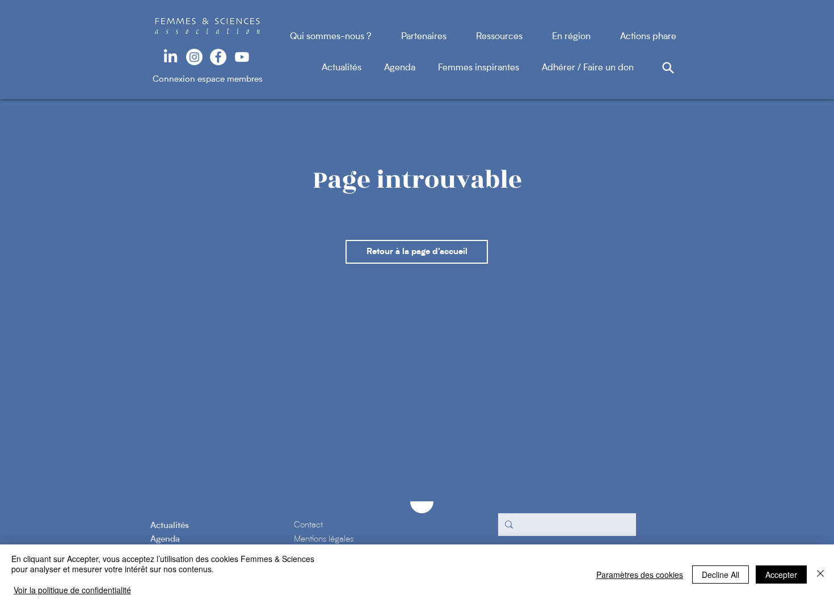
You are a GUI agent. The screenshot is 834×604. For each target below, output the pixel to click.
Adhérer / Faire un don (588, 68)
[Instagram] (194, 57)
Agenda (411, 68)
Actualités (353, 68)
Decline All (720, 574)
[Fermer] (820, 574)
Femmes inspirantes (490, 68)
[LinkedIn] (170, 57)
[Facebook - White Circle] (218, 57)
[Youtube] (242, 57)
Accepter (781, 574)
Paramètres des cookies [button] (639, 574)
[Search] (667, 67)
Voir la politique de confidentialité (72, 589)
